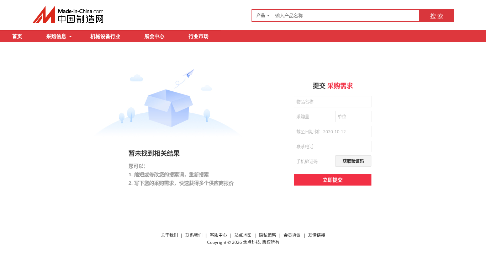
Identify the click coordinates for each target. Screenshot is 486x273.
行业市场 (198, 36)
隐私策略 (267, 235)
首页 (17, 36)
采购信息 (56, 36)
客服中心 (218, 235)
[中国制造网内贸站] (68, 14)
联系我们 (193, 235)
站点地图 (243, 235)
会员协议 (292, 235)
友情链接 (316, 235)
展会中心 (154, 36)
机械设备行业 (105, 36)
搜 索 (436, 16)
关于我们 (169, 235)
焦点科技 (251, 242)
